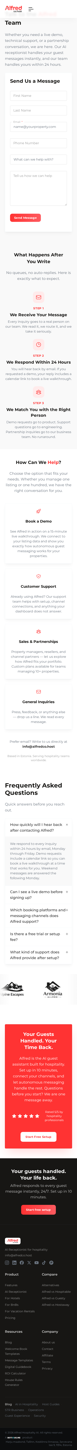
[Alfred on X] (29, 1263)
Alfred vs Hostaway (55, 1305)
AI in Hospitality (26, 1404)
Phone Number (26, 143)
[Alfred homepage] (13, 1241)
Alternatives (50, 1285)
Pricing (10, 1318)
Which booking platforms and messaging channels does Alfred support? (38, 916)
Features (11, 1285)
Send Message (25, 218)
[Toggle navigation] (31, 9)
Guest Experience (17, 1416)
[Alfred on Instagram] (7, 1263)
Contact (47, 1349)
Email (17, 121)
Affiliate (47, 1355)
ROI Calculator (15, 1373)
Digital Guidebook (18, 1367)
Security (40, 1416)
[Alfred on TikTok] (44, 1263)
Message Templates (19, 1360)
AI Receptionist (16, 1292)
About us (48, 1342)
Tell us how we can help (32, 176)
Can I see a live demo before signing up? (36, 895)
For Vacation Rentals (20, 1311)
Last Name (22, 110)
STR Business (14, 1410)
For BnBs (11, 1305)
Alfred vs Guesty (53, 1298)
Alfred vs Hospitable (56, 1292)
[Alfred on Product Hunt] (51, 1263)
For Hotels (12, 1298)
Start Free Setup (38, 1137)
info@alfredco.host (18, 1255)
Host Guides (51, 1404)
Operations (36, 1410)
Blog (8, 1342)
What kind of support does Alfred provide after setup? (34, 955)
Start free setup (38, 1210)
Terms (46, 1362)
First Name (22, 96)
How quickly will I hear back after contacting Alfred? (36, 827)
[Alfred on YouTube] (36, 1263)
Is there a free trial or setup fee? (35, 937)
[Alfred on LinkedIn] (14, 1263)
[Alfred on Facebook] (22, 1263)
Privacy (47, 1368)
